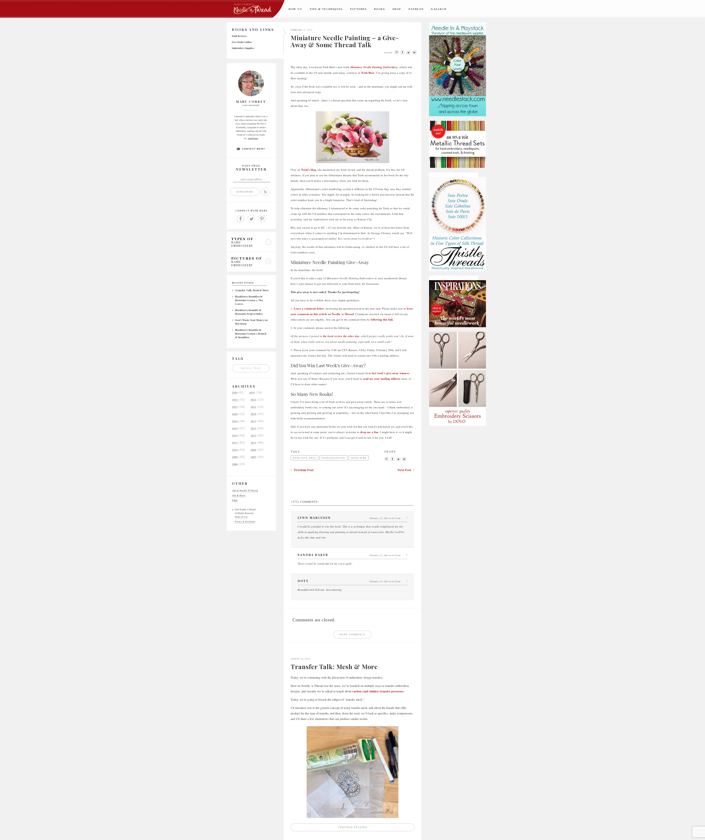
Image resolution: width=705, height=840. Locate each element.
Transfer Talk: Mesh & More (252, 290)
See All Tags (251, 368)
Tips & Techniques (326, 8)
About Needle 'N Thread (245, 490)
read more (253, 138)
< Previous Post (302, 470)
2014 (235, 435)
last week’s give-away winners (390, 373)
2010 (235, 450)
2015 (253, 428)
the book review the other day (341, 336)
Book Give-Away (304, 457)
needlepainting (333, 457)
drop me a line (369, 432)
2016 (235, 428)
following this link (382, 319)
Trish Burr (368, 73)
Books (379, 8)
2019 (253, 414)
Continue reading (376, 828)
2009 (253, 450)
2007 (253, 457)
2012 (235, 442)
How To (295, 8)
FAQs (235, 500)
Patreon (416, 8)
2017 (253, 421)
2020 (235, 414)
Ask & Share (238, 495)
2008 (235, 457)
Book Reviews (239, 36)
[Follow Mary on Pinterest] (262, 219)
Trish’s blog (308, 170)
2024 (235, 399)
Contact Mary (253, 149)
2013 (253, 435)
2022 (235, 407)
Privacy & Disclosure (245, 521)
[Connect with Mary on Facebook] (241, 219)
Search (440, 8)
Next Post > (405, 470)
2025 (252, 392)
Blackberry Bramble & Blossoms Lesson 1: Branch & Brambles (250, 333)
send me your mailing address (382, 379)
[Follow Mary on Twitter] (251, 219)
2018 (235, 421)
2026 (235, 392)
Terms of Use (241, 516)
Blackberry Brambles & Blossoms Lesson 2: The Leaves (249, 300)
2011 (253, 442)
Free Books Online (242, 42)
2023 (253, 399)
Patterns (358, 8)
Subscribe (244, 192)
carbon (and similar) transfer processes (378, 691)
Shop (397, 8)
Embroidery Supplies (243, 48)
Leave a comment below (309, 308)
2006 (235, 464)
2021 (253, 407)
